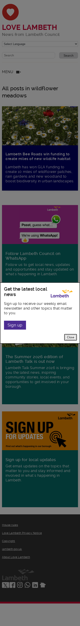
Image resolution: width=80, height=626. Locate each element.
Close (70, 337)
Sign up (15, 325)
